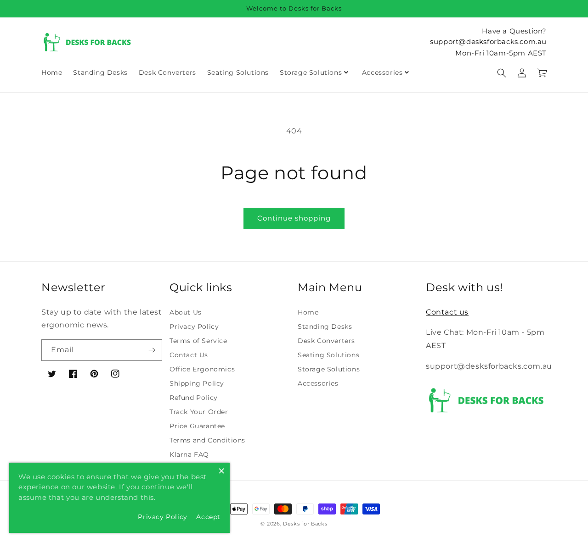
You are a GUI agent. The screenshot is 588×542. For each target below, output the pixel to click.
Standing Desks (325, 326)
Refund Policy (194, 397)
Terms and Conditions (207, 440)
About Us (186, 312)
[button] (502, 73)
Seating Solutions (328, 355)
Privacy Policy (194, 326)
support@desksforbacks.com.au (488, 41)
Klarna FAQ (189, 454)
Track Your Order (199, 412)
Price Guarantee (197, 426)
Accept (208, 517)
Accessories (318, 383)
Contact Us (189, 355)
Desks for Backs (305, 523)
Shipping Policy (197, 383)
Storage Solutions (329, 369)
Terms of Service (198, 341)
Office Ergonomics (202, 369)
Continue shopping (294, 218)
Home (308, 312)
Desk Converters (326, 341)
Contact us (447, 312)
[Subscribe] (151, 350)
